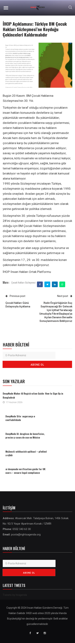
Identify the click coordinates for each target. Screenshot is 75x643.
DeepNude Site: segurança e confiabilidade (20, 418)
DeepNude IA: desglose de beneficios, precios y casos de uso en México (25, 435)
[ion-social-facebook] (30, 633)
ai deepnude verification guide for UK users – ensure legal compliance (25, 470)
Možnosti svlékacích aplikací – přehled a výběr (26, 453)
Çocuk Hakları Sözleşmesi (23, 282)
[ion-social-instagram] (45, 633)
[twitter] (47, 284)
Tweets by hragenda (15, 595)
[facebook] (40, 284)
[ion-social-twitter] (37, 633)
